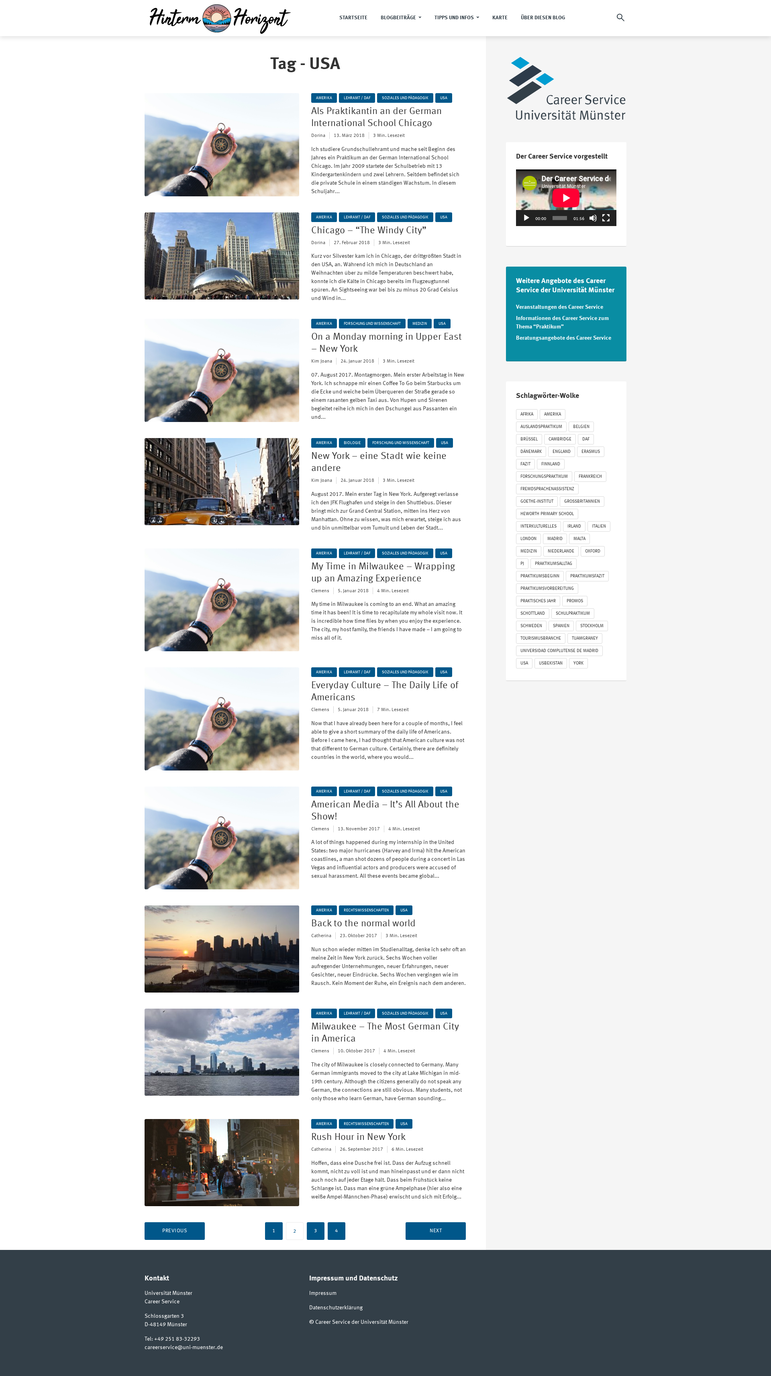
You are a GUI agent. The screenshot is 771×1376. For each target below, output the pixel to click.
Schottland (532, 614)
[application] (566, 197)
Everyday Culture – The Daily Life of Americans (384, 692)
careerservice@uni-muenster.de (184, 1347)
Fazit (525, 464)
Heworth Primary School (547, 514)
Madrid (555, 539)
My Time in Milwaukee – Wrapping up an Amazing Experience (383, 573)
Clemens (320, 591)
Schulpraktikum (573, 614)
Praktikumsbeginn (539, 576)
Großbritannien (582, 501)
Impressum (323, 1293)
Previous (174, 1230)
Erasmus (590, 452)
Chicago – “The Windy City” (368, 231)
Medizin (419, 324)
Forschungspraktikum (544, 477)
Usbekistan (551, 663)
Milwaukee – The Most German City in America (385, 1033)
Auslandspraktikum (541, 427)
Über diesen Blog (543, 17)
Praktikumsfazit (587, 576)
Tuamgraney (585, 638)
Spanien (561, 626)
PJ (522, 564)
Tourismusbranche (540, 638)
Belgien (581, 427)
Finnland (550, 464)
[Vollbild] (606, 218)
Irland (574, 526)
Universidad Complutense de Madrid (559, 651)
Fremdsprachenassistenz (547, 489)
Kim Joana (321, 361)
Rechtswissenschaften (366, 910)
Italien (599, 526)
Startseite (353, 17)
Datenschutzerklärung (336, 1308)
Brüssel (529, 439)
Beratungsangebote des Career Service (563, 338)
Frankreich (590, 477)
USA (443, 98)
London (528, 539)
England (562, 452)
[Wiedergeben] (526, 218)
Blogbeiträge (398, 17)
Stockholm (592, 626)
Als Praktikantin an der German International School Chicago (376, 117)
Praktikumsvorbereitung (547, 589)
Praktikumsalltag (553, 564)
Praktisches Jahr (538, 601)
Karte (500, 17)
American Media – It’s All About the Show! (385, 811)
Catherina (321, 936)
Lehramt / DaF (357, 98)
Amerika (324, 98)
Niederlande (561, 551)
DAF (585, 439)
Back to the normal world (363, 924)
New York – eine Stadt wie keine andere (379, 462)
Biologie (352, 443)
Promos (575, 601)
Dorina (318, 135)
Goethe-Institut (536, 501)
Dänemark (531, 452)
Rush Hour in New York (358, 1137)
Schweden (531, 626)
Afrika (526, 414)
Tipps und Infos (454, 17)
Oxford (592, 551)
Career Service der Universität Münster (361, 1322)
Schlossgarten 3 (164, 1316)
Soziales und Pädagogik (405, 98)
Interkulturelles (538, 526)
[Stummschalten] (593, 218)
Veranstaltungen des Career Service (559, 307)
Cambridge (560, 439)
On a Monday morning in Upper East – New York (386, 343)
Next (436, 1230)
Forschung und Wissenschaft (372, 324)
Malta (579, 539)
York (578, 663)
